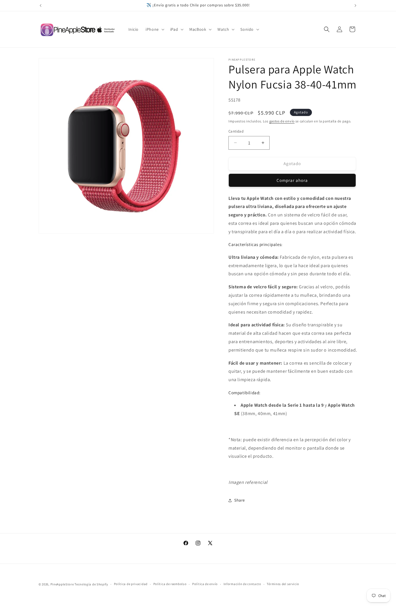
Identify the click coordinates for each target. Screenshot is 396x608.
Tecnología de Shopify (91, 584)
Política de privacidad (131, 584)
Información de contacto (242, 584)
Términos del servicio (283, 584)
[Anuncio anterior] (40, 5)
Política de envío (205, 584)
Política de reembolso (170, 584)
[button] (154, 29)
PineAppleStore (62, 584)
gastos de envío (282, 121)
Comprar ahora (292, 180)
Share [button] (239, 500)
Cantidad (236, 131)
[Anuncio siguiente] (355, 5)
